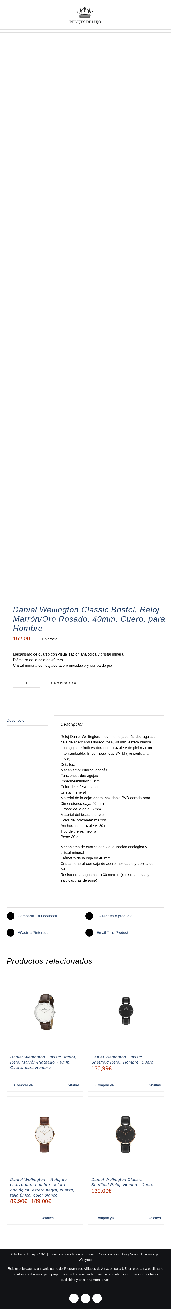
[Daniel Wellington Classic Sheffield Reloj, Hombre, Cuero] (126, 1012)
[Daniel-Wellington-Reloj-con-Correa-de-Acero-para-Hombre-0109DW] (85, 325)
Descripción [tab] (16, 720)
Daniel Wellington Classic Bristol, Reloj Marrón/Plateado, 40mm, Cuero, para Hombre (43, 1062)
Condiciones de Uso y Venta (117, 1254)
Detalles (73, 1085)
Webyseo (85, 1260)
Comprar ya (64, 683)
